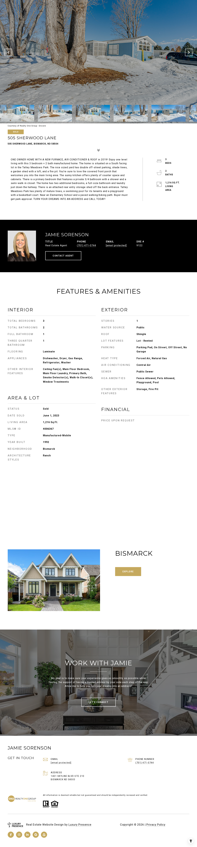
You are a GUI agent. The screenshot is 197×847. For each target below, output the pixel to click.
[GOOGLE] (36, 835)
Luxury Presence (79, 824)
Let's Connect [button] (99, 702)
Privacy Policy (155, 824)
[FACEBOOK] (11, 835)
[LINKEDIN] (27, 835)
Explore (128, 571)
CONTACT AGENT (63, 255)
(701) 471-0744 (86, 245)
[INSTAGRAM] (19, 835)
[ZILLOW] (44, 835)
